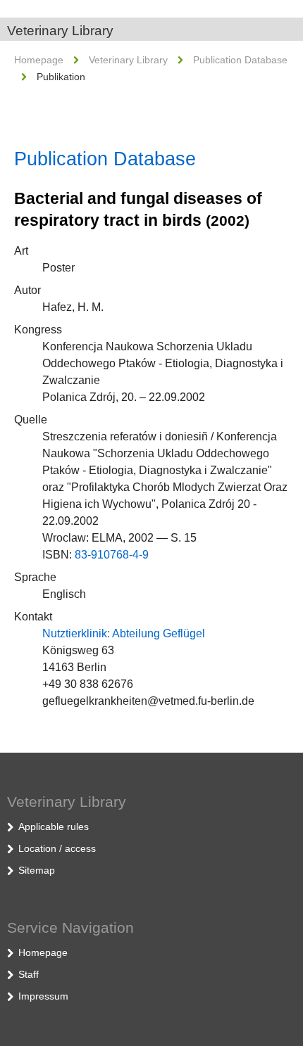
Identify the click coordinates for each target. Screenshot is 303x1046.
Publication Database (240, 59)
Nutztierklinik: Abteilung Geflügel (123, 633)
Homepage (38, 59)
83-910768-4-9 (112, 555)
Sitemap (36, 870)
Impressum (43, 996)
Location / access (57, 848)
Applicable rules (53, 826)
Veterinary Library (60, 30)
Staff (28, 974)
